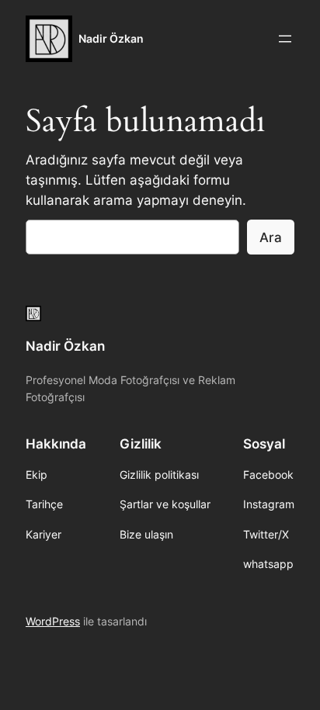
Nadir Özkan (111, 38)
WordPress (53, 621)
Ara (270, 237)
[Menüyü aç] (285, 38)
